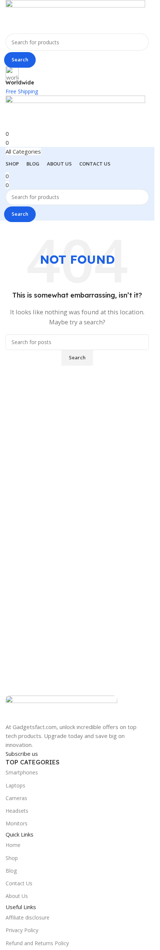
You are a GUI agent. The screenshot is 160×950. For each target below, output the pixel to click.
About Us (17, 895)
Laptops (15, 785)
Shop (12, 857)
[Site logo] (75, 16)
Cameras (16, 798)
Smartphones (22, 772)
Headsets (17, 810)
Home (13, 844)
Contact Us (19, 883)
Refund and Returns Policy (37, 943)
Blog (11, 870)
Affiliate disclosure (27, 917)
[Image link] (61, 708)
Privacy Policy (22, 930)
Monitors (17, 823)
